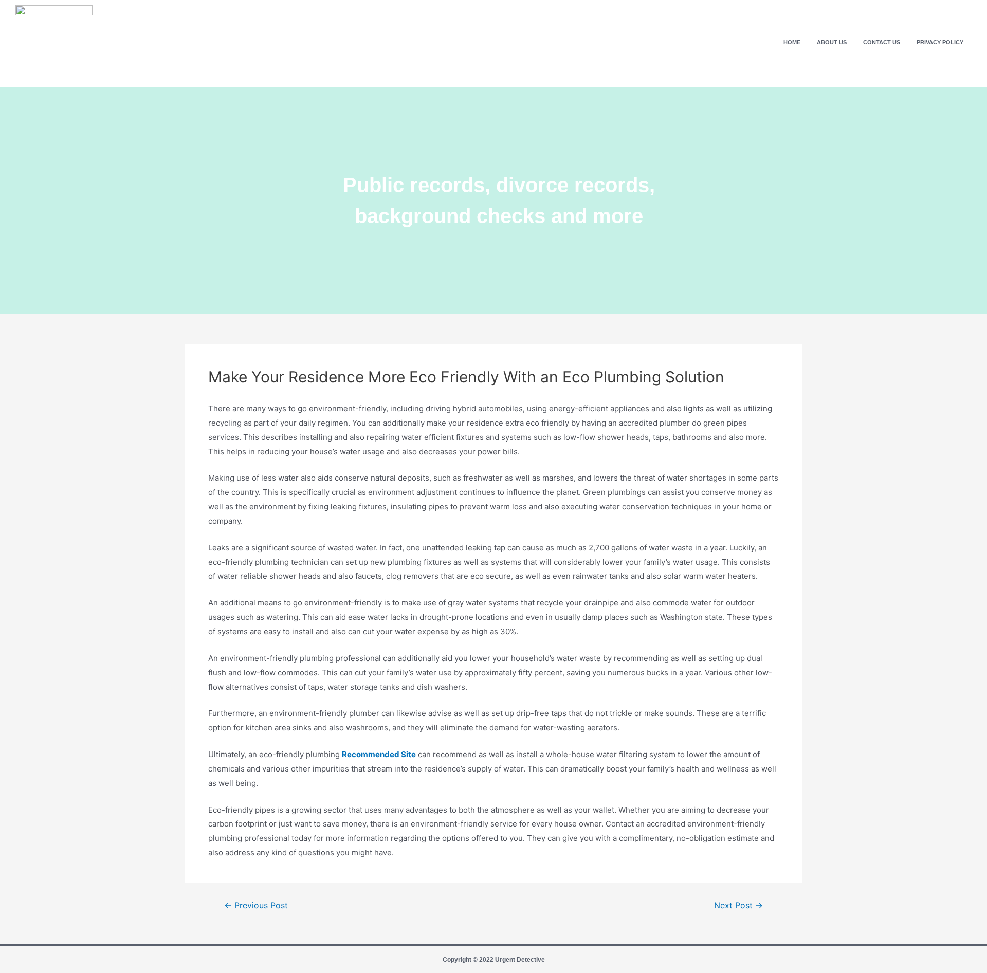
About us (832, 42)
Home (791, 42)
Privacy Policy (940, 42)
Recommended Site (379, 754)
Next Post (738, 906)
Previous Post (256, 906)
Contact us (881, 42)
